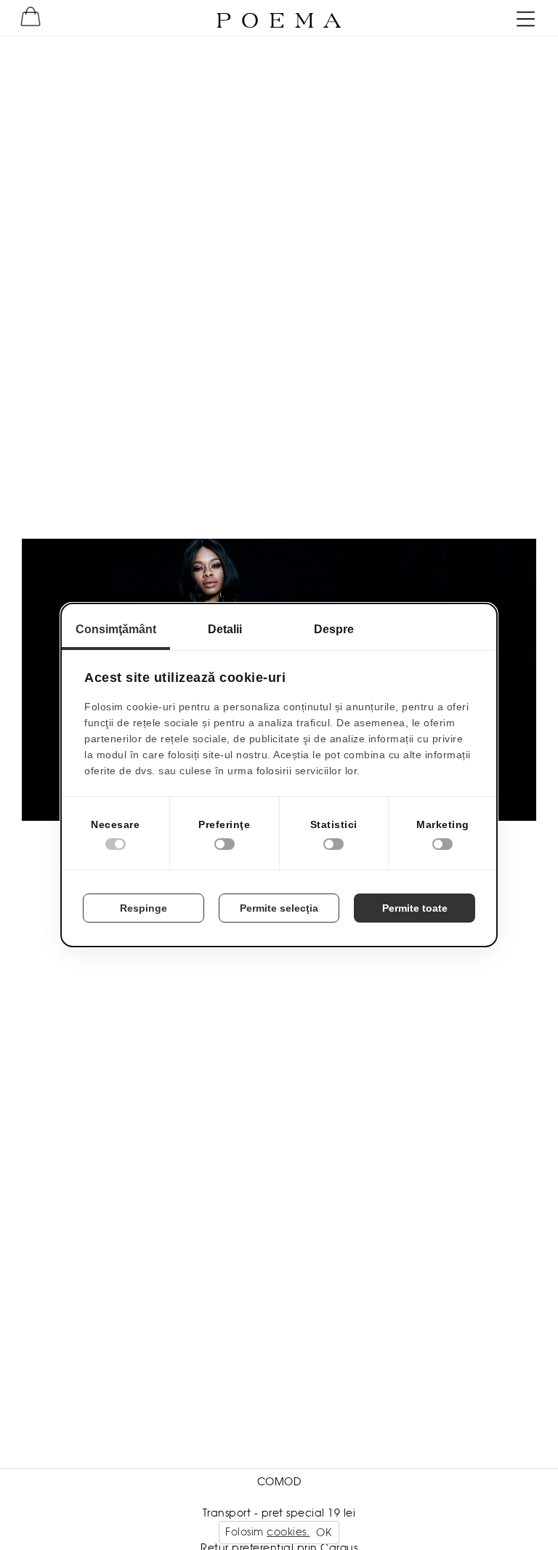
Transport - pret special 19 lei (279, 1513)
